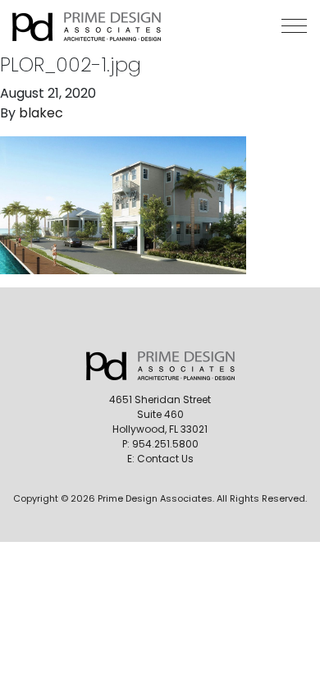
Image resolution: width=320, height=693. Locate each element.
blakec (41, 112)
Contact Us (165, 459)
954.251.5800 (165, 444)
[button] (294, 26)
